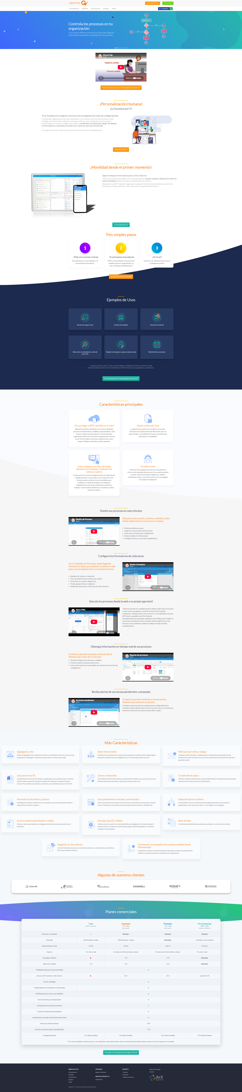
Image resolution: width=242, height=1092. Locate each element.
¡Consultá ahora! (121, 225)
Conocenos (125, 1074)
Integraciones (98, 1079)
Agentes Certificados (100, 1072)
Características (95, 8)
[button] (18, 29)
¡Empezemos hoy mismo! (121, 277)
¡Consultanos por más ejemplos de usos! (121, 378)
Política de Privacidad (154, 1069)
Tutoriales (125, 1072)
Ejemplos (106, 8)
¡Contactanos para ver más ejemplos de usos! (121, 87)
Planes (114, 8)
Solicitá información (153, 3)
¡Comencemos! (121, 149)
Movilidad (85, 8)
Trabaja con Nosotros (128, 1077)
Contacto (151, 1072)
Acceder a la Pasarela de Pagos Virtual (121, 1052)
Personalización (74, 8)
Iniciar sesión (168, 3)
